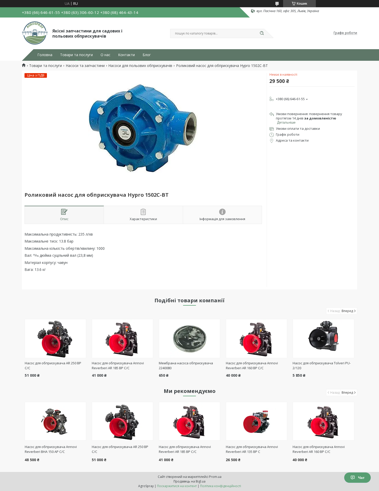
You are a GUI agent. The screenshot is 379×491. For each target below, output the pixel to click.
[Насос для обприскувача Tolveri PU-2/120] (323, 338)
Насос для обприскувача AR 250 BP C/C (120, 449)
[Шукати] (262, 33)
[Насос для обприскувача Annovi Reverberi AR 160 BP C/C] (256, 338)
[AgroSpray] (35, 33)
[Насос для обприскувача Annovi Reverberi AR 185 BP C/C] (122, 338)
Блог (147, 55)
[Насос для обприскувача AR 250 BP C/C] (55, 338)
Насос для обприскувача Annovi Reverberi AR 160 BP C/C (252, 365)
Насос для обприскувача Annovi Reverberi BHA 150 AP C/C (51, 449)
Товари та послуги (76, 55)
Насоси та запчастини (85, 65)
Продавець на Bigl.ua (189, 481)
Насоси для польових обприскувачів (140, 65)
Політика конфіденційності (220, 486)
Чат (361, 478)
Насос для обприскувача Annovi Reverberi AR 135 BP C (252, 449)
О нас (105, 55)
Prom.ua (215, 477)
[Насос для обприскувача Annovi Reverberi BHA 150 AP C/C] (55, 421)
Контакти (126, 55)
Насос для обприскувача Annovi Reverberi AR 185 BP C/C (118, 365)
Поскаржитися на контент (177, 486)
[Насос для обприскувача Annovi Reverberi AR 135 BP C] (256, 421)
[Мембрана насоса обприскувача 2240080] (189, 338)
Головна (44, 55)
